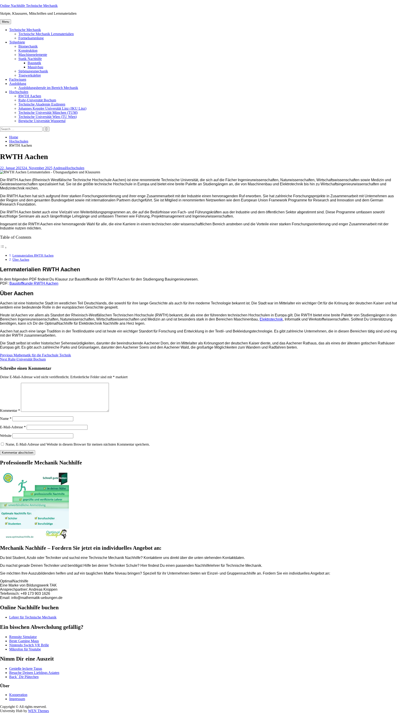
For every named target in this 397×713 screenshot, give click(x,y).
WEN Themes (38, 711)
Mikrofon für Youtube (25, 649)
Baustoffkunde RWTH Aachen (33, 283)
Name (5, 419)
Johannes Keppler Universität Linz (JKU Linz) (52, 108)
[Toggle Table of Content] (3, 247)
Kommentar (10, 410)
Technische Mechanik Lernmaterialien (46, 34)
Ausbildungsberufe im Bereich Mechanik (48, 88)
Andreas (59, 168)
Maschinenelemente (32, 55)
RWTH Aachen (29, 96)
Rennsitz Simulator (23, 637)
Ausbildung (17, 84)
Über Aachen (20, 259)
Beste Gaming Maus (24, 641)
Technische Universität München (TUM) (48, 113)
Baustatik (34, 63)
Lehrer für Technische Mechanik (33, 617)
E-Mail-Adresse (13, 427)
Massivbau (35, 67)
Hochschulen (18, 92)
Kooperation (18, 695)
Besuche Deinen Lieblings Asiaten (34, 673)
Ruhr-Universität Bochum (37, 100)
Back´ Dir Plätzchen (24, 677)
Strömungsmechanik (33, 71)
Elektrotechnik (271, 319)
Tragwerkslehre (29, 75)
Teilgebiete (17, 42)
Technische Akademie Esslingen (41, 104)
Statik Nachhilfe (30, 59)
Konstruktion (27, 50)
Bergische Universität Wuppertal (41, 121)
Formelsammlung (31, 38)
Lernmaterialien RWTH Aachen (33, 255)
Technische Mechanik (25, 30)
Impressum (17, 699)
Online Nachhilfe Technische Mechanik (29, 6)
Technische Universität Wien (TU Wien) (47, 117)
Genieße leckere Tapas (25, 668)
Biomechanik (28, 46)
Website (5, 436)
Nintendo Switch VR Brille (29, 645)
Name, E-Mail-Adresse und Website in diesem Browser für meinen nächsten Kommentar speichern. (78, 444)
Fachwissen (17, 79)
